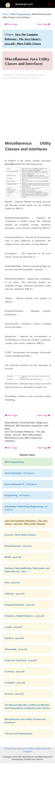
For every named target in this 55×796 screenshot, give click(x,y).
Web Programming (20, 14)
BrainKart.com (24, 4)
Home (5, 14)
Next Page (43, 24)
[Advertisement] (27, 108)
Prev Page (12, 24)
